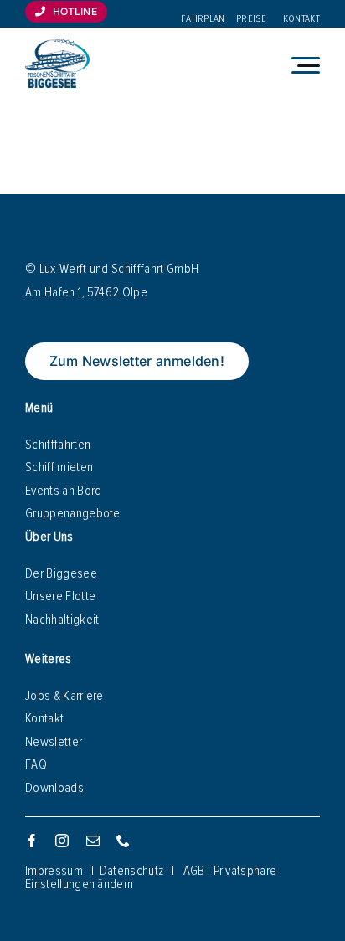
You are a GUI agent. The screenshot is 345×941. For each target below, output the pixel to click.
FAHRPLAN (203, 19)
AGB (194, 870)
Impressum (54, 870)
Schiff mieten (59, 467)
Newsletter (53, 741)
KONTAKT (301, 19)
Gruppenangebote (73, 513)
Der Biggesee (61, 573)
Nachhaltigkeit (62, 619)
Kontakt (44, 718)
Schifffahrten (57, 444)
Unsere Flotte (60, 596)
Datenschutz (132, 870)
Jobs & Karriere (64, 695)
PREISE (251, 19)
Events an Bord (63, 490)
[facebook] (32, 840)
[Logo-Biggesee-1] (57, 45)
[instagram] (62, 840)
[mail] (93, 840)
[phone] (123, 840)
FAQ (36, 764)
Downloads (54, 787)
